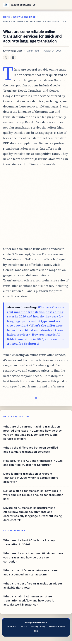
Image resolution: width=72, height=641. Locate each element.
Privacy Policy (38, 626)
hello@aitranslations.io (36, 622)
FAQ (36, 631)
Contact (24, 626)
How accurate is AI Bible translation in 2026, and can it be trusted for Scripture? (35, 339)
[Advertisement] (36, 206)
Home (6, 17)
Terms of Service (57, 626)
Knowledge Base (24, 17)
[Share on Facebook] (13, 57)
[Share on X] (6, 57)
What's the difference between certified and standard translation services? (35, 329)
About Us (11, 626)
